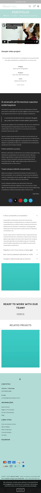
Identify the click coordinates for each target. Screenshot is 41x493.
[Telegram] (31, 200)
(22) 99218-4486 (6, 391)
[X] (15, 200)
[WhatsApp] (25, 200)
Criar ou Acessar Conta (8, 424)
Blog (2, 415)
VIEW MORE (20, 85)
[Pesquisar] (29, 6)
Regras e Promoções (7, 410)
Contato (4, 435)
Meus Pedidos (5, 427)
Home (7, 15)
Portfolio (14, 15)
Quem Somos (5, 407)
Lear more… (36, 193)
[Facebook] (10, 200)
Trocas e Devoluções (7, 412)
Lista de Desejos (6, 432)
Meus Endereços (6, 429)
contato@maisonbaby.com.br (10, 398)
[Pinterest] (20, 200)
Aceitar (20, 490)
